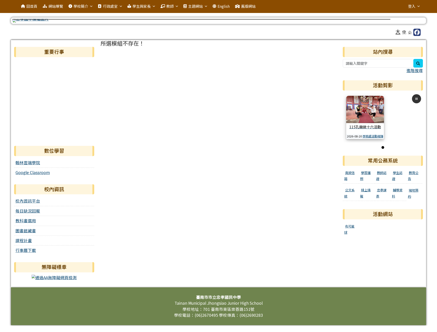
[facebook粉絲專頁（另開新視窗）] (417, 32)
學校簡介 (81, 6)
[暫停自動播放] (416, 98)
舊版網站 (248, 6)
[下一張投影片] (414, 21)
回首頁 (31, 6)
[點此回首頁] (218, 21)
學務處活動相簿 (373, 136)
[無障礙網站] (54, 277)
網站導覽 (55, 6)
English (224, 6)
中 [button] (404, 32)
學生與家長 (141, 6)
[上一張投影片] (23, 21)
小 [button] (410, 32)
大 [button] (398, 31)
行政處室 (110, 6)
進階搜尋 (415, 70)
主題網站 (195, 6)
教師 (170, 6)
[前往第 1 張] (382, 147)
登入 (411, 6)
